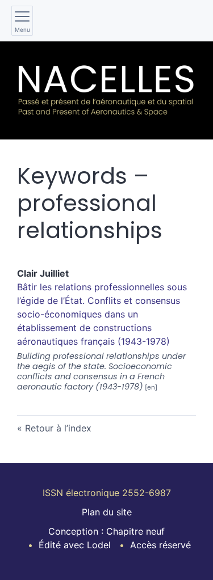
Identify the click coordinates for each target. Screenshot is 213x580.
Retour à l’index (58, 428)
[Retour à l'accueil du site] (106, 90)
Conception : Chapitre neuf (106, 531)
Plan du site (107, 512)
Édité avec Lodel (75, 545)
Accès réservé (160, 545)
